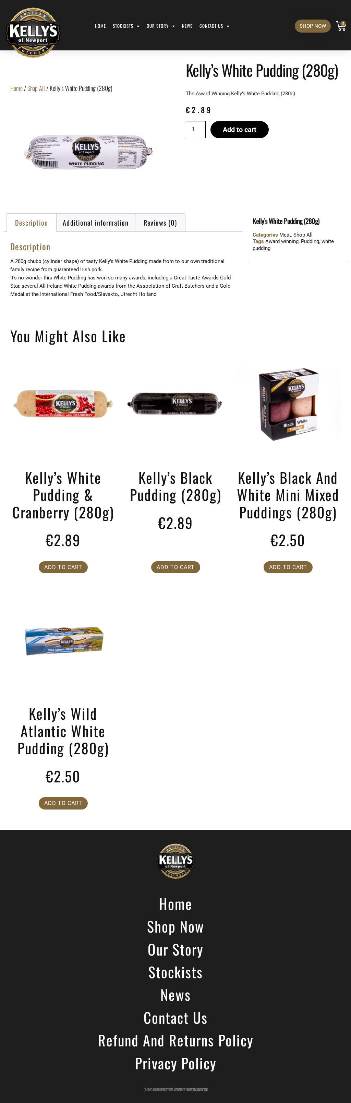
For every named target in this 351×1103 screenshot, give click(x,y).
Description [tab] (31, 222)
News (187, 25)
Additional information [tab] (96, 222)
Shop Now (175, 926)
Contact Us (211, 25)
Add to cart (239, 129)
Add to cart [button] (63, 567)
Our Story (158, 25)
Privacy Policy (175, 1063)
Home (100, 25)
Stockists (123, 25)
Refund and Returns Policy (175, 1040)
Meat (285, 235)
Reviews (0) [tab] (160, 222)
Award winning (282, 241)
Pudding (310, 241)
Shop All (36, 88)
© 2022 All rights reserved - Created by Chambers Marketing (176, 1090)
